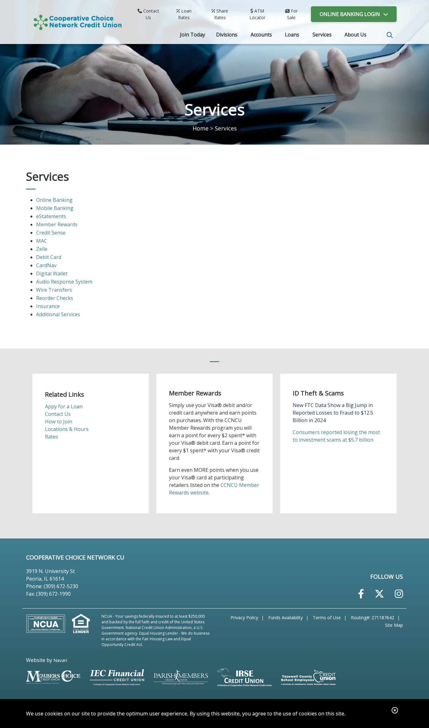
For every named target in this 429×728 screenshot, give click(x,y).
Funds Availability (285, 617)
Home (201, 128)
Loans (292, 34)
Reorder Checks (54, 298)
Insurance (48, 306)
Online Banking (54, 199)
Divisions (226, 34)
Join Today (192, 34)
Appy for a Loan (64, 406)
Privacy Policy (244, 617)
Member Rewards (57, 224)
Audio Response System (64, 281)
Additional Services (58, 314)
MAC (41, 240)
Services (322, 34)
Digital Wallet (52, 273)
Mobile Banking (54, 208)
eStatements (51, 216)
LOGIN (350, 14)
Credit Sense (51, 232)
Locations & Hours (67, 429)
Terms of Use (327, 617)
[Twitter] (379, 594)
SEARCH (390, 35)
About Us (356, 34)
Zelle (41, 248)
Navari (60, 660)
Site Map (394, 625)
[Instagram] (399, 594)
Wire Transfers (54, 289)
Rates (51, 436)
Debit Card (48, 257)
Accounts (261, 34)
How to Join (58, 421)
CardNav (46, 265)
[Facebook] (361, 594)
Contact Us (58, 414)
